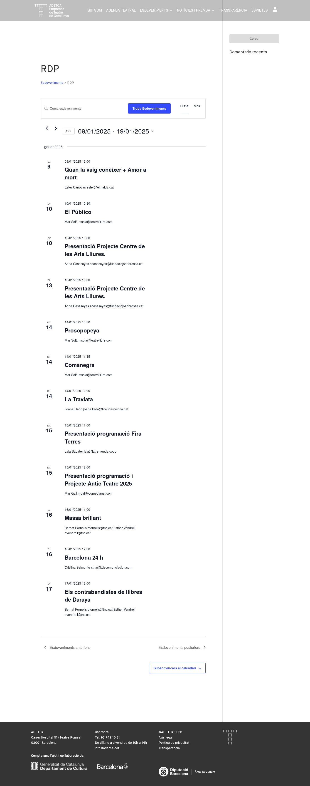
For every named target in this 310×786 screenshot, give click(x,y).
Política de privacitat (174, 742)
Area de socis (276, 10)
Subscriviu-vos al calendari (175, 668)
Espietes (259, 10)
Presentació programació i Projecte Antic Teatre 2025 (99, 479)
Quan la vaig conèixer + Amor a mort (105, 173)
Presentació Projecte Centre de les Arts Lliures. (105, 250)
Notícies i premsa (193, 10)
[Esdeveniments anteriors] (47, 128)
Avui (68, 131)
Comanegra (79, 365)
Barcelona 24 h (84, 557)
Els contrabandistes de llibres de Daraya (103, 595)
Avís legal (165, 737)
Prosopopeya (82, 330)
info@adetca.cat (107, 748)
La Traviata (79, 399)
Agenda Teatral (121, 10)
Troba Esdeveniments (149, 108)
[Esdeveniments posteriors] (56, 128)
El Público (78, 212)
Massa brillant (83, 517)
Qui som (94, 10)
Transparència (233, 10)
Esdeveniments (154, 10)
